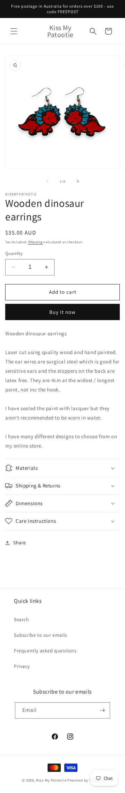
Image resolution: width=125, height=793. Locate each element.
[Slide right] (77, 181)
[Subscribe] (102, 710)
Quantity (14, 253)
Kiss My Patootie (51, 780)
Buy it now (62, 312)
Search (21, 619)
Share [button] (19, 542)
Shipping (35, 242)
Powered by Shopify (85, 780)
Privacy (22, 666)
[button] (14, 31)
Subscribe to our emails (40, 635)
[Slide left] (47, 181)
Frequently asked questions (45, 650)
